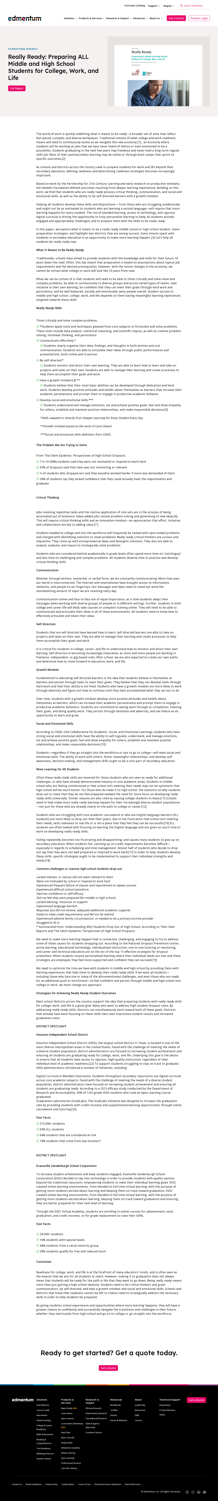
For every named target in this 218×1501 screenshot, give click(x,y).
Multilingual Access (45, 1453)
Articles (113, 1415)
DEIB (137, 1415)
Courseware (66, 1413)
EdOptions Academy (70, 1447)
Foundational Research (96, 1418)
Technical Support (169, 1399)
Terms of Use (84, 1484)
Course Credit (43, 1410)
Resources (116, 1399)
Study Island (66, 1442)
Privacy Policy (51, 1484)
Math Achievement (45, 1434)
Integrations (165, 1405)
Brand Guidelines (34, 1484)
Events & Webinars (118, 1420)
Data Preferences (133, 1484)
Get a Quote (176, 18)
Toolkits (114, 1410)
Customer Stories (94, 1432)
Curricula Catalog (69, 1468)
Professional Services (71, 1463)
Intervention (42, 1415)
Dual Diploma (43, 1405)
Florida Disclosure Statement (107, 1484)
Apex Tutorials (68, 1437)
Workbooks (115, 1405)
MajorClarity (66, 1408)
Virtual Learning (44, 1420)
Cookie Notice (67, 1484)
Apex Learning (67, 1458)
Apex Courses (67, 1418)
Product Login (199, 18)
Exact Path (65, 1432)
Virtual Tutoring (68, 1453)
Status (162, 1414)
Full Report (16, 88)
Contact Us (17, 1484)
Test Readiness (44, 1448)
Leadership (140, 1405)
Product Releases (167, 1410)
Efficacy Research (93, 1408)
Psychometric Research (96, 1413)
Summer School (44, 1458)
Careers (138, 1420)
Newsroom (140, 1410)
